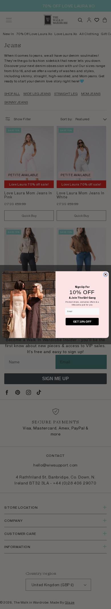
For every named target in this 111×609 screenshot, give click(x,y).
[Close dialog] (105, 274)
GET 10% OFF (82, 321)
